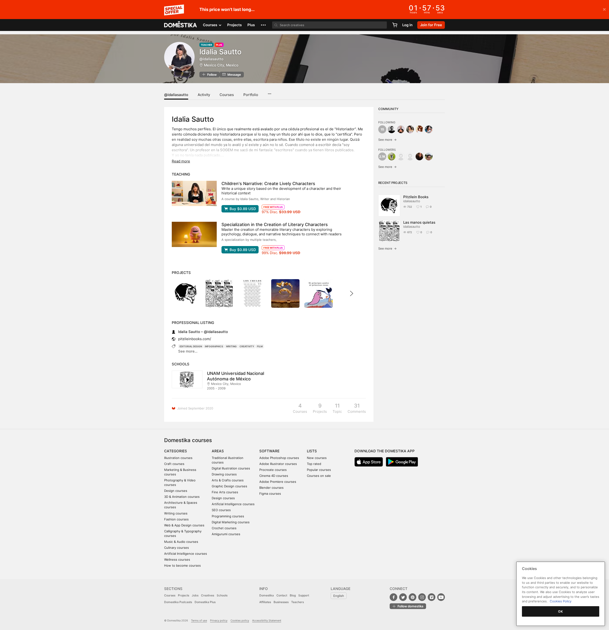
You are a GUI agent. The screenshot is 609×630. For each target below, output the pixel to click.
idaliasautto (411, 201)
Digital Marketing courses (231, 522)
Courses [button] (210, 25)
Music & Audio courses (181, 542)
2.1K (382, 156)
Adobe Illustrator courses (278, 464)
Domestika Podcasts (178, 602)
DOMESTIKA (180, 25)
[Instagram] (422, 597)
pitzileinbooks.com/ (194, 339)
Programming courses (228, 516)
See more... (187, 351)
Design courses (175, 491)
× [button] (604, 9)
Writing (231, 346)
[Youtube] (441, 597)
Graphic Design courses (229, 486)
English (338, 596)
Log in (407, 25)
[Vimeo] (431, 597)
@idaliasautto (176, 94)
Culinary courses (176, 547)
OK (560, 611)
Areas (218, 451)
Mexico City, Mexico (221, 65)
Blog (293, 595)
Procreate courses (273, 470)
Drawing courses (224, 474)
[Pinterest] (412, 597)
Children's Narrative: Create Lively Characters (268, 183)
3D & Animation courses (182, 497)
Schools (222, 595)
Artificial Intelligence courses (185, 553)
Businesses (281, 602)
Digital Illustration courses (231, 468)
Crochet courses (224, 528)
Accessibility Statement (266, 620)
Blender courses (271, 487)
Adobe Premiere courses (277, 482)
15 (382, 129)
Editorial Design (191, 346)
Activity (204, 94)
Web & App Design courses (184, 525)
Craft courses (174, 464)
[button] (263, 25)
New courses (317, 458)
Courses (227, 94)
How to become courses (182, 565)
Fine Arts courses (225, 492)
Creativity (247, 346)
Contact (281, 595)
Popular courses (319, 470)
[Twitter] (403, 597)
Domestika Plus (205, 602)
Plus (251, 25)
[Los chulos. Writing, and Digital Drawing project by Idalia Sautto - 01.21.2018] (252, 293)
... (269, 92)
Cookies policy (240, 620)
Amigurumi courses (226, 534)
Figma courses (270, 493)
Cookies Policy (560, 601)
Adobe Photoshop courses (279, 458)
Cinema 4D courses (273, 476)
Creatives (207, 595)
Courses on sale (319, 476)
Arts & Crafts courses (228, 480)
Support (303, 595)
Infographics (214, 346)
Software (269, 451)
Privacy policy (218, 620)
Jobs (195, 595)
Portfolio (250, 94)
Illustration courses (178, 458)
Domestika (266, 595)
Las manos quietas (419, 222)
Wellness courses (177, 559)
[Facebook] (393, 597)
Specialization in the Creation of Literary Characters (274, 224)
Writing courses (175, 513)
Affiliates (265, 602)
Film (260, 346)
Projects (234, 25)
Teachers (297, 602)
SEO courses (221, 510)
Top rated (314, 464)
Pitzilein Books (415, 197)
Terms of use (199, 620)
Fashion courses (176, 519)
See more (387, 139)
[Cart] (394, 25)
